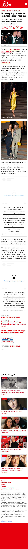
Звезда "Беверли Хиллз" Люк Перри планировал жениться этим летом (13, 332)
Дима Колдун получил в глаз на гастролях (11, 412)
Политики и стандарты (7, 488)
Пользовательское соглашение (9, 489)
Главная (3, 10)
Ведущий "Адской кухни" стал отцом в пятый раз (13, 431)
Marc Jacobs (15, 234)
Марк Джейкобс (6, 51)
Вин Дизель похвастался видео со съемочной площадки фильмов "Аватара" (12, 470)
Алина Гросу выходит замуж (10, 317)
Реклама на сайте (6, 482)
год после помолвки (13, 49)
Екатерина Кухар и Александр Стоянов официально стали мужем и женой (13, 324)
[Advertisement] (14, 361)
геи (11, 338)
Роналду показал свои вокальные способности (12, 450)
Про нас (3, 481)
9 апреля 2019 (16, 10)
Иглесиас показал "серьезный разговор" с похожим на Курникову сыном (12, 392)
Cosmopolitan (5, 62)
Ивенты (3, 484)
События (9, 10)
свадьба (5, 338)
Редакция (3, 486)
